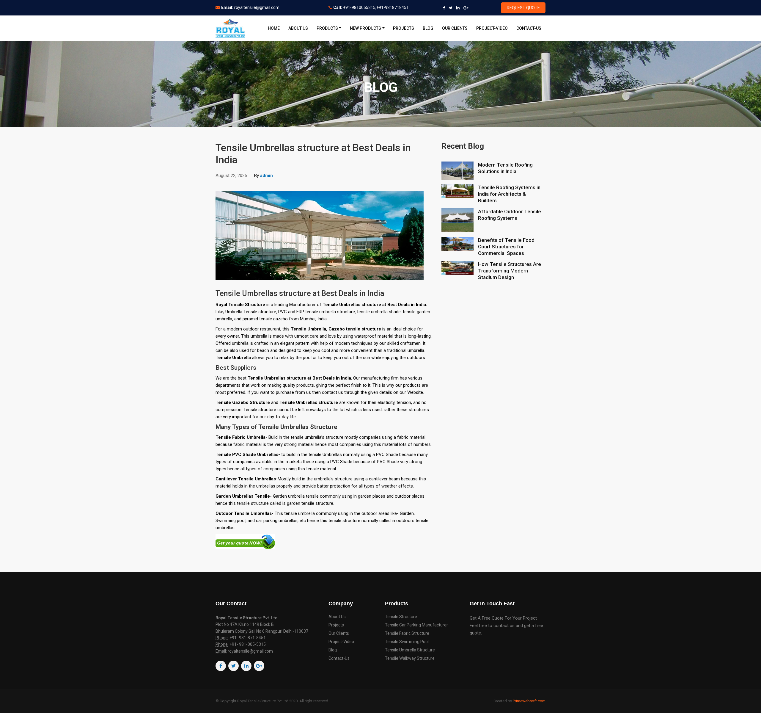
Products (327, 28)
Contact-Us (528, 28)
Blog (428, 28)
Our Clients (455, 28)
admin (266, 175)
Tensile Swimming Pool (407, 642)
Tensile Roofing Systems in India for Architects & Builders (509, 193)
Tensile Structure (401, 617)
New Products (365, 28)
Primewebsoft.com (529, 701)
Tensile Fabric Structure (407, 633)
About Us (298, 28)
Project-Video (492, 28)
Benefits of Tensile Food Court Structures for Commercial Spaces (506, 246)
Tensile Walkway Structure (410, 658)
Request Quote (523, 7)
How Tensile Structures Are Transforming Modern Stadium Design (509, 270)
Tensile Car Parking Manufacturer (416, 625)
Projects (403, 28)
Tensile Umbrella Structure (410, 650)
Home (274, 28)
